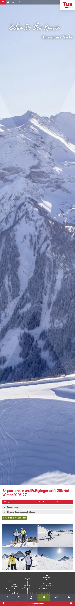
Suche (19, 2)
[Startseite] (8, 2)
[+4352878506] (4, 603)
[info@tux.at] (71, 603)
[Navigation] (3, 2)
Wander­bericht (31, 597)
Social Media (56, 597)
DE (13, 2)
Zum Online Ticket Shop (14, 518)
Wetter (6, 597)
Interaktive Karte (68, 597)
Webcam (18, 597)
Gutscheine (44, 597)
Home (67, 5)
